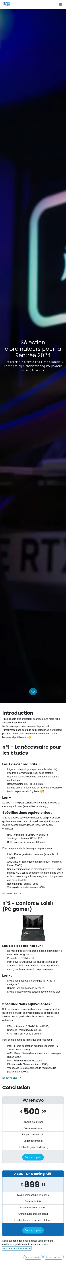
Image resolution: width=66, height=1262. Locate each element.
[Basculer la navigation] (61, 4)
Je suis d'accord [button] (53, 1257)
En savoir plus (10, 893)
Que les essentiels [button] (33, 1257)
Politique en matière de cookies (16, 1248)
